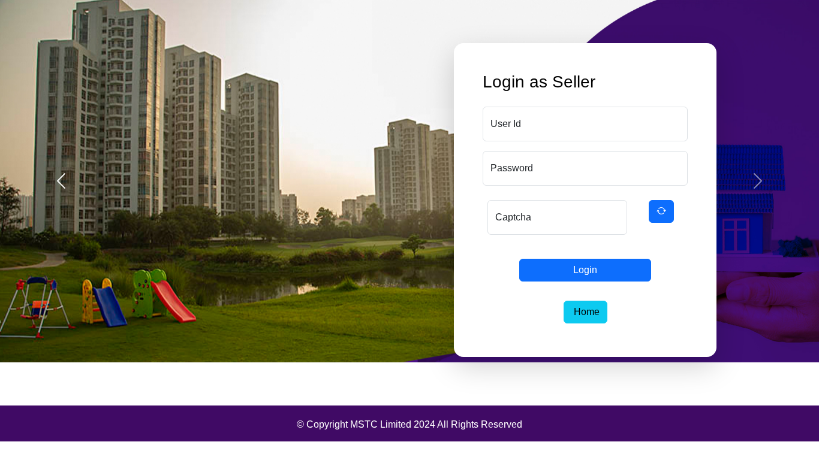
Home (585, 312)
